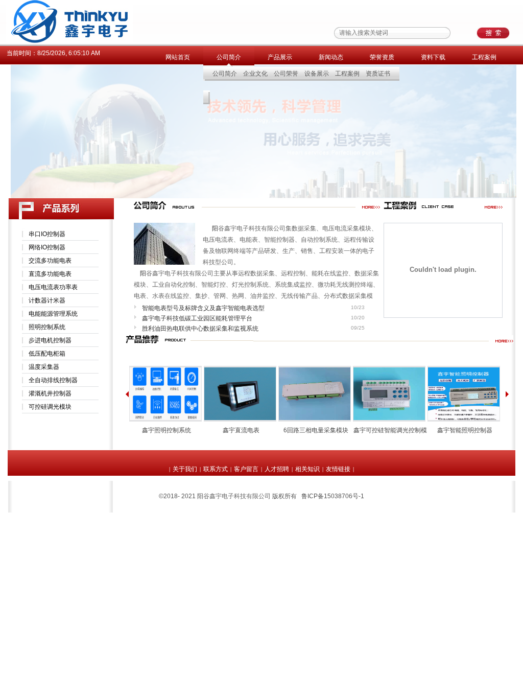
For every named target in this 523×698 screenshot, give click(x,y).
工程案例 (484, 57)
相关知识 (307, 469)
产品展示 (280, 57)
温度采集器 (44, 366)
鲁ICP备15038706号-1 (332, 496)
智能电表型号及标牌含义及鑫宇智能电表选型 (203, 308)
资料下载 (433, 57)
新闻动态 (331, 57)
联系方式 (215, 469)
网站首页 (177, 57)
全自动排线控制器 (53, 380)
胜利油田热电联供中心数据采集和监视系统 (200, 328)
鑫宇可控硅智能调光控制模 (390, 430)
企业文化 (255, 73)
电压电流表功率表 (53, 287)
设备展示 (316, 73)
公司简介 (229, 57)
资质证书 (378, 73)
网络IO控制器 (47, 247)
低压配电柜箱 (47, 353)
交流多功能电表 (50, 260)
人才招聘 (277, 469)
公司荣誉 (286, 73)
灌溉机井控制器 (50, 393)
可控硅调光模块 (50, 406)
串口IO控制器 (47, 234)
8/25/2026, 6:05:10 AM (68, 53)
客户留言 (246, 469)
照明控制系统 (47, 327)
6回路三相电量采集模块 (315, 430)
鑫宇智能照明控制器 (464, 430)
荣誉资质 (382, 57)
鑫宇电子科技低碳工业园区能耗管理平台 (197, 318)
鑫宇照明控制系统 (166, 430)
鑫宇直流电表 (241, 430)
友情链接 (338, 469)
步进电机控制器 (50, 340)
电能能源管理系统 (53, 313)
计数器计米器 (47, 300)
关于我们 (185, 469)
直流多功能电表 (50, 273)
